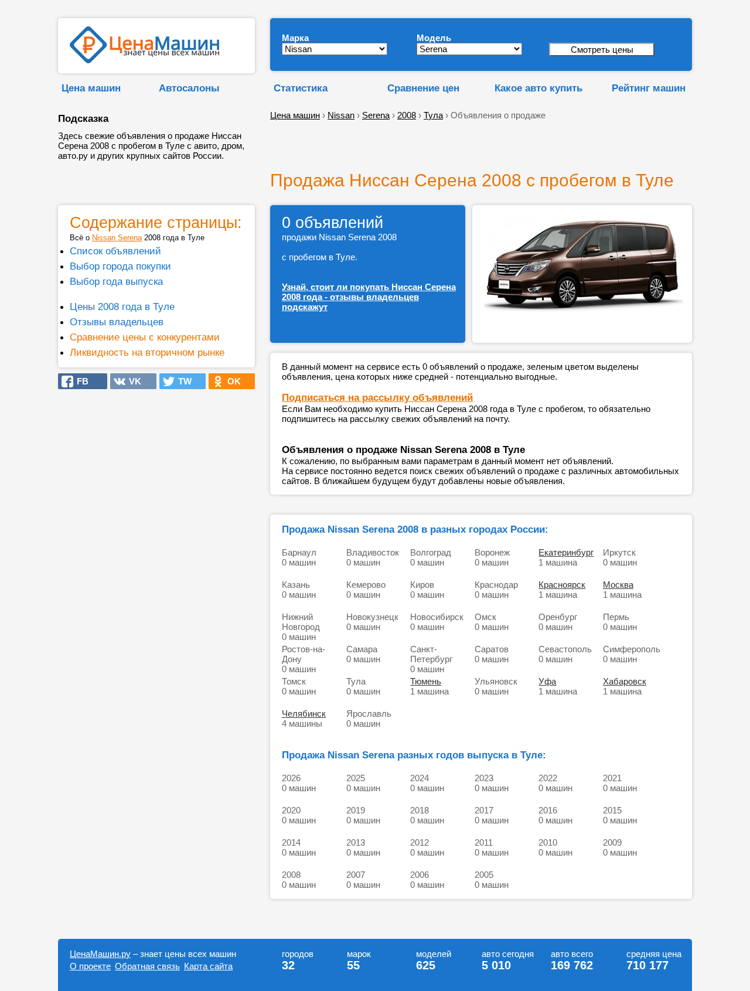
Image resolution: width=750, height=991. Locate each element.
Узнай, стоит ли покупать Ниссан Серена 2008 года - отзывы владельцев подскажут (369, 297)
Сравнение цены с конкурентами (145, 337)
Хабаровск (624, 681)
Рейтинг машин (649, 88)
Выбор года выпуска (116, 281)
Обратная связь (147, 966)
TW (181, 381)
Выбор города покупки (120, 266)
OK (230, 381)
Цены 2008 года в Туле (122, 306)
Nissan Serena (117, 237)
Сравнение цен (423, 88)
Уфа (547, 681)
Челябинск (304, 713)
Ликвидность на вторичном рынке (147, 352)
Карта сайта (208, 966)
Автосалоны (189, 88)
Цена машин (91, 88)
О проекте (90, 966)
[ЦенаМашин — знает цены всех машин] (144, 60)
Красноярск (561, 585)
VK (131, 381)
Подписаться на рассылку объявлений (377, 397)
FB (79, 381)
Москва (618, 585)
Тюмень (425, 681)
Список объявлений (115, 251)
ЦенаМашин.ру (100, 954)
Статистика (301, 88)
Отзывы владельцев (116, 322)
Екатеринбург (566, 552)
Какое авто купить (538, 88)
